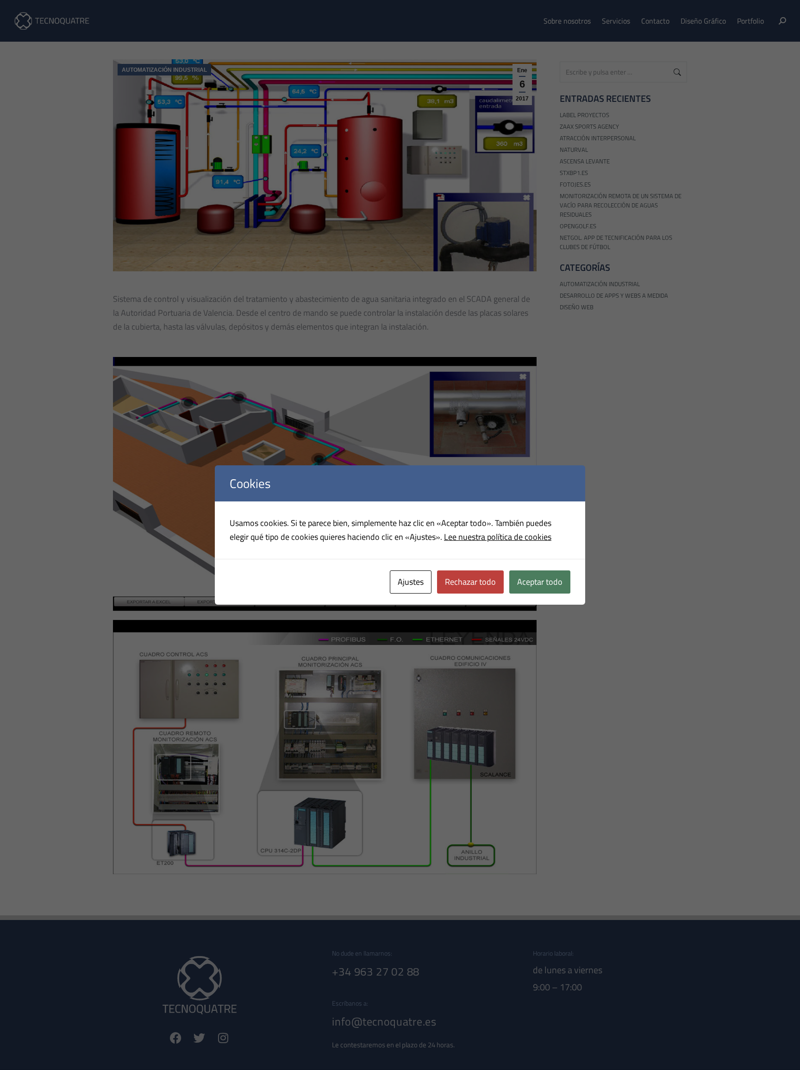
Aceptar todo (539, 582)
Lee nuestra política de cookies (497, 537)
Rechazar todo (470, 582)
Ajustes (411, 582)
